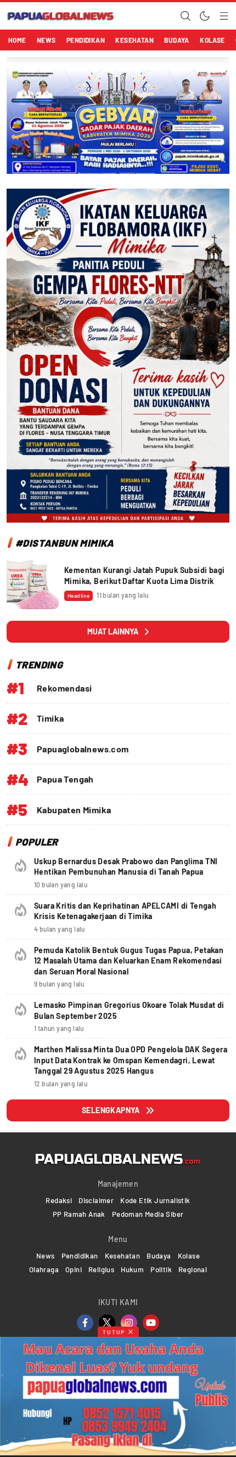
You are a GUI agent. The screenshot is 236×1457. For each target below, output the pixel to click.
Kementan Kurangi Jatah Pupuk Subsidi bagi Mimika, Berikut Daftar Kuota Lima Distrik (144, 575)
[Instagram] (129, 1322)
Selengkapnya (111, 1110)
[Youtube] (151, 1322)
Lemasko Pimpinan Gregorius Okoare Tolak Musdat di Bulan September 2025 (129, 1010)
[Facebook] (85, 1322)
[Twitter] (107, 1322)
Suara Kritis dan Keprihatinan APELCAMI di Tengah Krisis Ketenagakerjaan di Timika (125, 911)
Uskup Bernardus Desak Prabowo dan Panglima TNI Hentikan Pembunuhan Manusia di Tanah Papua (125, 867)
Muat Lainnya (112, 631)
